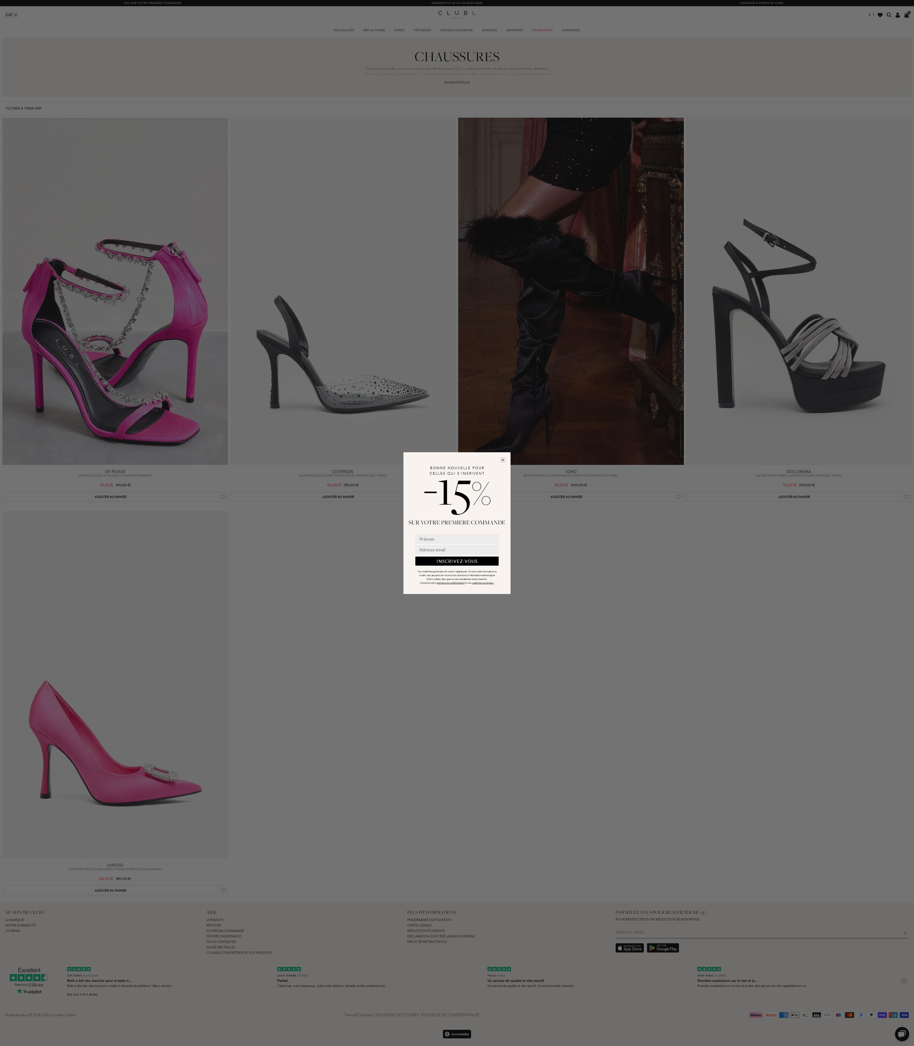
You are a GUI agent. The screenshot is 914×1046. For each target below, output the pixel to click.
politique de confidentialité (451, 583)
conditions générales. (483, 583)
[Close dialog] (503, 460)
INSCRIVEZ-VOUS (457, 561)
